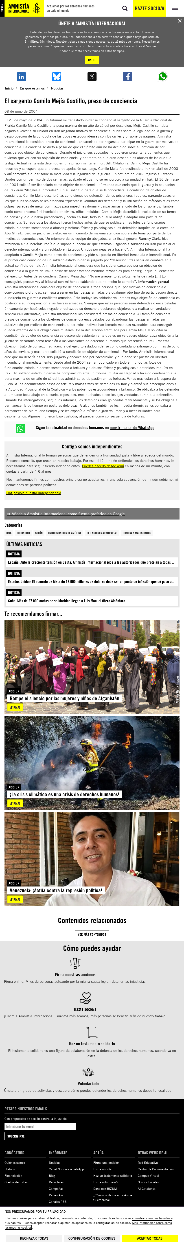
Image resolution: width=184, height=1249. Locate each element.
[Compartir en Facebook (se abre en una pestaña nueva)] (127, 76)
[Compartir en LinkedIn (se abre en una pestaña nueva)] (21, 76)
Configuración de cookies (91, 1238)
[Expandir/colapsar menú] (175, 8)
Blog (52, 1175)
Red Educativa (148, 1162)
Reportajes (56, 1182)
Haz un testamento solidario (112, 1175)
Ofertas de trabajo (16, 1182)
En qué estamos (32, 88)
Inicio (9, 88)
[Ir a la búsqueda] (125, 8)
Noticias (57, 88)
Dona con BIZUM (105, 1188)
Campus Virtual (148, 1175)
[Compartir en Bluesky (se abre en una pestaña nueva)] (56, 76)
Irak (8, 533)
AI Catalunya (147, 1188)
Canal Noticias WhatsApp (66, 1169)
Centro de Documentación (156, 1169)
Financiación (13, 1175)
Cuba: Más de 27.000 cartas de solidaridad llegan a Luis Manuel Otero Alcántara (66, 600)
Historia (9, 1169)
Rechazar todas (34, 1238)
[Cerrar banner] (180, 21)
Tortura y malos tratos (137, 533)
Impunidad (23, 533)
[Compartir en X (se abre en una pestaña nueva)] (92, 76)
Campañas (56, 1188)
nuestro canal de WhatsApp (132, 427)
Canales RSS (58, 1201)
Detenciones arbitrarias (102, 533)
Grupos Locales (148, 1182)
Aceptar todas (149, 1238)
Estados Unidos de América (64, 533)
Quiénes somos (14, 1162)
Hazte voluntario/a (105, 1182)
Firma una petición (106, 1162)
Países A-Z (56, 1195)
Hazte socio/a (149, 8)
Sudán (39, 533)
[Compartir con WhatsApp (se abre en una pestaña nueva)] (162, 76)
